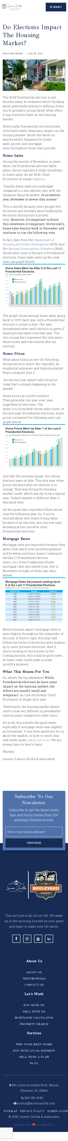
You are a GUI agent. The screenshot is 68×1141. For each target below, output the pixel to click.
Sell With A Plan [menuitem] (34, 1056)
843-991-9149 (33, 1098)
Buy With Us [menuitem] (34, 1005)
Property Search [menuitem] (34, 1024)
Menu (57, 7)
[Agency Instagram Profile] (27, 939)
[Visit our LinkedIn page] (49, 939)
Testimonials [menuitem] (34, 978)
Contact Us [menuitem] (34, 984)
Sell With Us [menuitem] (34, 1011)
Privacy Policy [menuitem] (32, 1111)
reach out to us (38, 740)
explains (39, 179)
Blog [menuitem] (34, 1063)
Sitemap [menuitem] (10, 1111)
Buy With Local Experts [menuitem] (34, 1050)
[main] (34, 387)
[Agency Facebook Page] (16, 939)
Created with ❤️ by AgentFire (34, 1124)
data (15, 409)
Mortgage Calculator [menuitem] (34, 1017)
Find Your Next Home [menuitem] (34, 1044)
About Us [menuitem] (34, 972)
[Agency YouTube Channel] (38, 939)
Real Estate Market (13, 53)
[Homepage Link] (12, 7)
